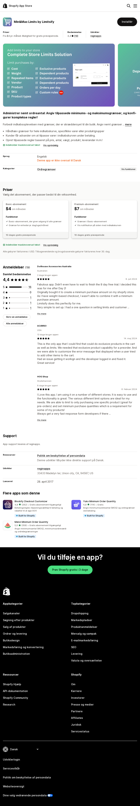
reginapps (95, 36)
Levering (76, 653)
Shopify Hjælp (12, 684)
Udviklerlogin (11, 759)
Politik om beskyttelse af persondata (61, 455)
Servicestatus (80, 731)
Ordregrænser (46, 169)
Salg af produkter (14, 626)
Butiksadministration (16, 653)
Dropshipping (79, 613)
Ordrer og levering (15, 633)
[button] (36, 509)
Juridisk (76, 724)
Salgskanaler (11, 613)
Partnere (77, 711)
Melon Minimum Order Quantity (31, 522)
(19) (76, 36)
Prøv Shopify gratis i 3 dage (70, 569)
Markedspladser (81, 620)
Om (73, 684)
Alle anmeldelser (15, 323)
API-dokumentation (15, 691)
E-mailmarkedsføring (84, 640)
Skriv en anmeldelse (16, 317)
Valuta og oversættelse (86, 660)
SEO (73, 647)
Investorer (78, 697)
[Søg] (129, 6)
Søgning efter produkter (18, 620)
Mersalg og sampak (83, 633)
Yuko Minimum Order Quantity (99, 501)
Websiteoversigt (13, 786)
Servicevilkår (11, 768)
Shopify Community (15, 697)
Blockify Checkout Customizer (31, 501)
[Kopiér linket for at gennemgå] (73, 266)
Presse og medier (82, 704)
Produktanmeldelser (84, 626)
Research (9, 704)
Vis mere (41, 313)
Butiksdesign (11, 640)
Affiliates (77, 717)
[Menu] (135, 6)
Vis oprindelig (50, 145)
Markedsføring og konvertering (23, 647)
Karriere (76, 691)
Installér (127, 21)
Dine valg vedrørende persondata (25, 795)
